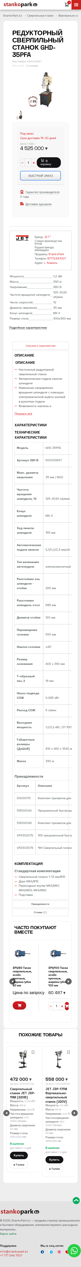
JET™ (47, 237)
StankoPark (56, 254)
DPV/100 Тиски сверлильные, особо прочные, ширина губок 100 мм (58, 976)
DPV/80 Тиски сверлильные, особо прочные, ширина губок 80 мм (22, 976)
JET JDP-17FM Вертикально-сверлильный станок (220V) (56, 1095)
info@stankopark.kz (14, 1251)
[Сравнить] (25, 1052)
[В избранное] (33, 1052)
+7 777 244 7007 (11, 1255)
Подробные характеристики (28, 327)
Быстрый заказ (40, 176)
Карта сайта (8, 1234)
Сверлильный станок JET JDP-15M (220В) (22, 1093)
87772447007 (56, 258)
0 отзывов (32, 65)
